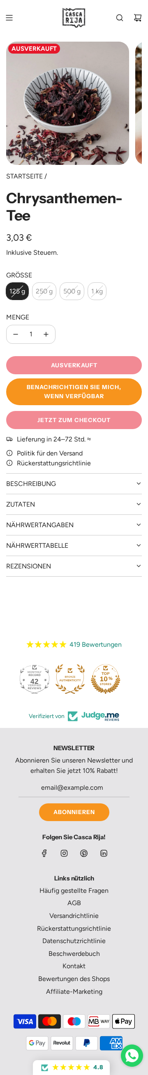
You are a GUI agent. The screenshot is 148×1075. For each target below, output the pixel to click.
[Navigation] (9, 18)
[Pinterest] (84, 853)
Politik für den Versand (50, 453)
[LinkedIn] (104, 853)
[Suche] (120, 18)
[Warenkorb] (138, 18)
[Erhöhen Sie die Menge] (46, 334)
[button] (71, 1067)
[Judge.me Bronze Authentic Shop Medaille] (70, 679)
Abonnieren (74, 812)
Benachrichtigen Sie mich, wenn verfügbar (74, 391)
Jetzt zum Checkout (74, 420)
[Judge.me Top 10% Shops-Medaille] (105, 679)
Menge (17, 317)
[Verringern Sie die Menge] (16, 334)
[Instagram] (64, 853)
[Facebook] (44, 853)
